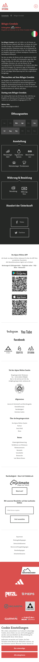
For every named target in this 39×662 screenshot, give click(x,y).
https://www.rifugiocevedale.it (10, 106)
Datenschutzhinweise (19, 543)
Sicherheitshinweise (19, 554)
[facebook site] (19, 341)
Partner (19, 426)
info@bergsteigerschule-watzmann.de (19, 381)
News (19, 431)
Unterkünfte (5, 16)
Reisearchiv (19, 455)
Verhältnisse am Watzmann (19, 445)
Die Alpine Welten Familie (19, 423)
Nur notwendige (19, 648)
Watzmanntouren (19, 447)
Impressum (19, 537)
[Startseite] (5, 6)
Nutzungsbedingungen (19, 540)
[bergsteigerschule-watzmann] (31, 353)
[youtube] (26, 334)
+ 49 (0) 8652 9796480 (21, 377)
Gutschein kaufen (19, 412)
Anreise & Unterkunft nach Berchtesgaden (19, 404)
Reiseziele (19, 450)
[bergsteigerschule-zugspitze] (19, 353)
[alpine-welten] (8, 353)
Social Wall (19, 428)
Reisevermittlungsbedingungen (19, 547)
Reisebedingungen (19, 550)
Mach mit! (19, 491)
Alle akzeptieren (19, 655)
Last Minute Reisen (19, 458)
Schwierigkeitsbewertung (19, 442)
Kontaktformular (19, 407)
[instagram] (12, 334)
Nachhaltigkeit (19, 409)
